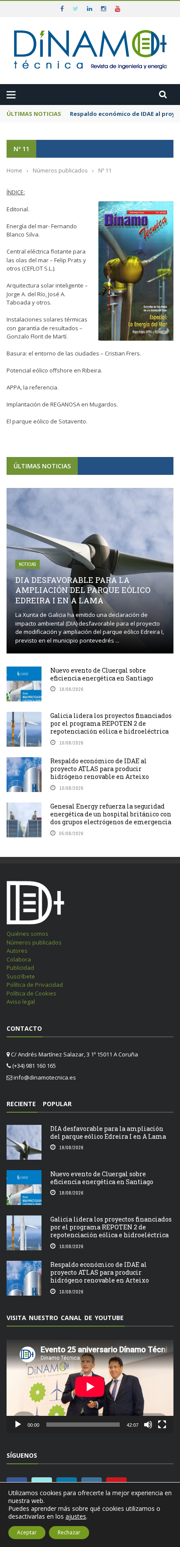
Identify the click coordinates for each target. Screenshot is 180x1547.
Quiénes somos (27, 934)
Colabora (19, 959)
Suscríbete (21, 976)
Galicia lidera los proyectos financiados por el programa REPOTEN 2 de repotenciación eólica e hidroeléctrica (111, 723)
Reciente (21, 1104)
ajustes (76, 1516)
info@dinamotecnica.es (45, 1077)
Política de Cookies (31, 993)
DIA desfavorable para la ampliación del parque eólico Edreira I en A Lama (82, 590)
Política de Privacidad (35, 984)
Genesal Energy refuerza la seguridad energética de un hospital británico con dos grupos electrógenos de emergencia (110, 814)
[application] (90, 1386)
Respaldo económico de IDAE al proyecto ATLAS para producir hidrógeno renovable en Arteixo (99, 769)
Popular (57, 1104)
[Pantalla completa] (162, 1424)
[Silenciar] (148, 1424)
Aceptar (27, 1532)
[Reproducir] (18, 1424)
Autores (17, 951)
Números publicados (34, 942)
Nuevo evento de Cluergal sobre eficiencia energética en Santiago (101, 674)
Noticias (27, 564)
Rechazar (69, 1532)
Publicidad (20, 968)
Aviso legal (21, 1001)
